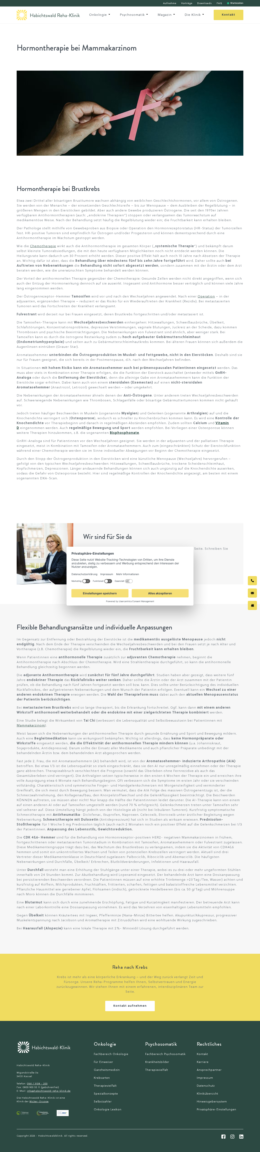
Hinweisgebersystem (212, 1101)
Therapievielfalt (105, 1085)
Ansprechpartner (209, 1070)
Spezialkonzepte (106, 1093)
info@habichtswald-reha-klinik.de (48, 1091)
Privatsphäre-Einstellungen (216, 1109)
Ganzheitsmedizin (107, 1070)
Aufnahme (169, 3)
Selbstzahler (103, 1101)
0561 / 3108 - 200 (37, 1083)
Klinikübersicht (207, 1093)
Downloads (204, 3)
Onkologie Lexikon (107, 1109)
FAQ (219, 3)
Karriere (203, 1062)
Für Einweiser (103, 1062)
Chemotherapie (43, 246)
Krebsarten (102, 1078)
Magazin (165, 15)
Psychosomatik (132, 15)
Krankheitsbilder (157, 1062)
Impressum (205, 1078)
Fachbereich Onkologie (111, 1054)
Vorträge (186, 3)
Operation (206, 297)
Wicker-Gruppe (39, 1101)
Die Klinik (193, 15)
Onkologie (98, 15)
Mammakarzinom (31, 725)
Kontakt (228, 14)
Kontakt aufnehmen (130, 1006)
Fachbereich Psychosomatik (165, 1054)
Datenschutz (206, 1085)
